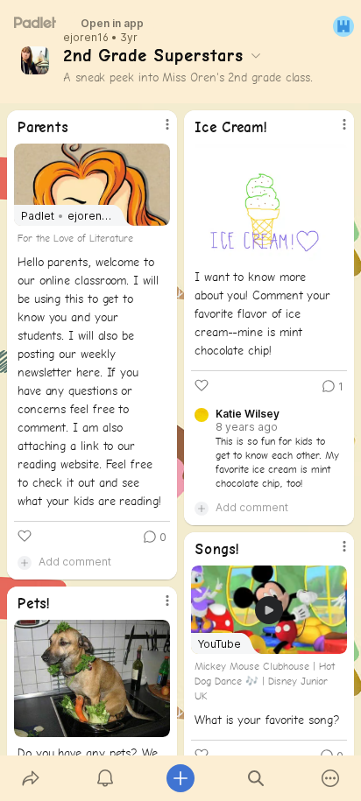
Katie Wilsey (248, 414)
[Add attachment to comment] (24, 562)
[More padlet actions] (330, 778)
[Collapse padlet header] (256, 55)
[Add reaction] (24, 535)
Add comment (75, 561)
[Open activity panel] (106, 778)
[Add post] (180, 778)
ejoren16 (86, 38)
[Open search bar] (256, 778)
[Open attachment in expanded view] (269, 202)
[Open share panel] (31, 778)
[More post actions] (156, 131)
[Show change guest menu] (343, 26)
